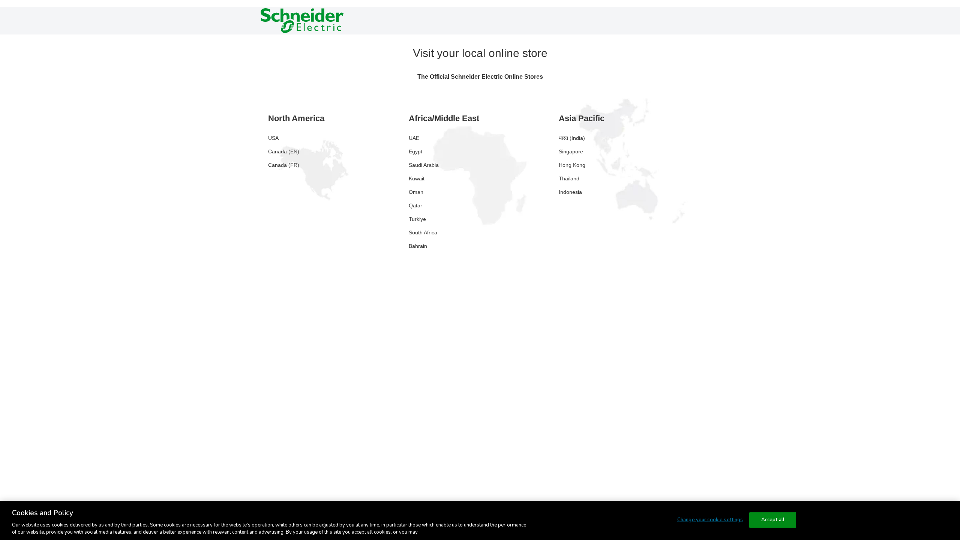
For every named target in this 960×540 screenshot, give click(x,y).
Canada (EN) (283, 151)
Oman (416, 192)
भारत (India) (572, 138)
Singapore (571, 151)
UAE (414, 138)
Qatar (415, 205)
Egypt (415, 151)
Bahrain (418, 246)
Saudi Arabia (424, 165)
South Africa (423, 233)
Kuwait (416, 179)
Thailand (569, 179)
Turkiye (417, 219)
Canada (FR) (283, 165)
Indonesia (570, 192)
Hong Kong (572, 165)
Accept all (772, 519)
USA (273, 138)
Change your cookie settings (710, 519)
